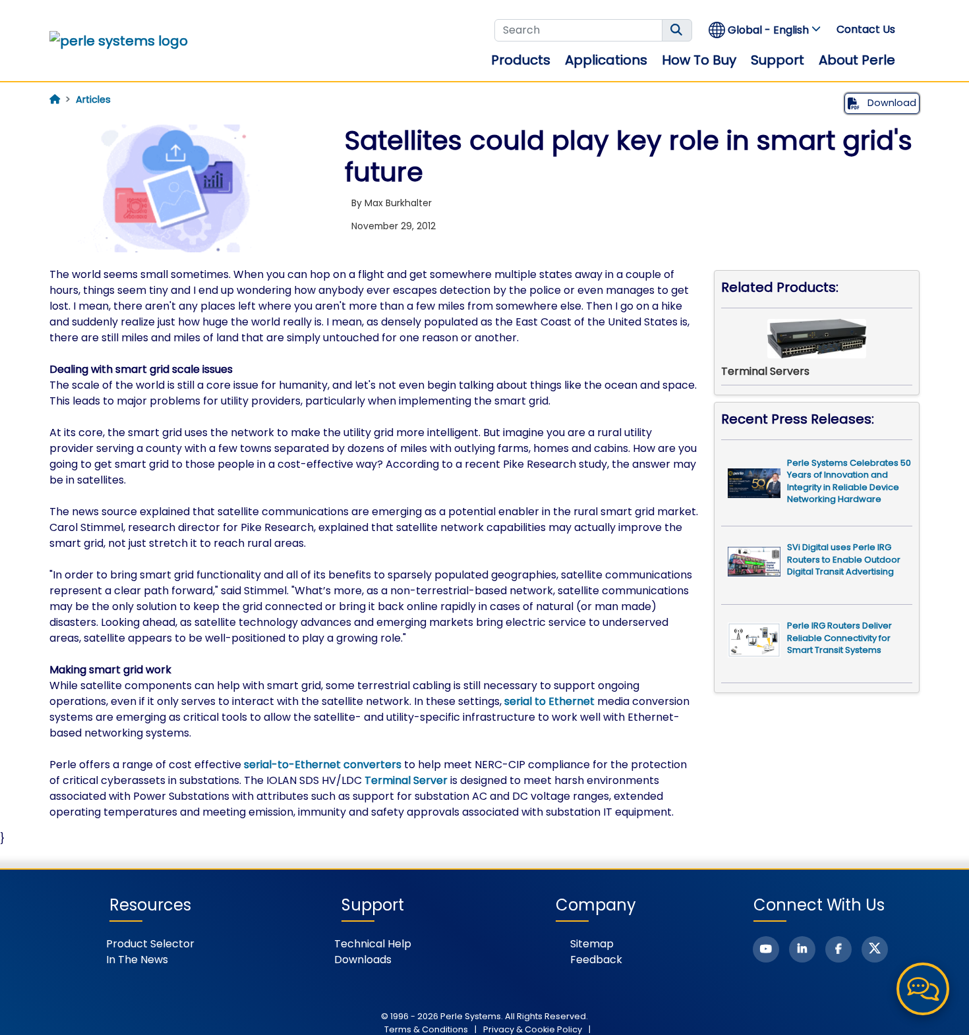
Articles (93, 99)
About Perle (857, 60)
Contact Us (866, 29)
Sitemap (592, 943)
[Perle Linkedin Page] (802, 949)
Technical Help (372, 943)
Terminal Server (406, 780)
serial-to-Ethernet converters (322, 764)
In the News (137, 959)
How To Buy (699, 60)
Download (890, 102)
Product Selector (150, 943)
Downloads (363, 959)
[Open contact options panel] (922, 989)
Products (520, 60)
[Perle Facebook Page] (838, 949)
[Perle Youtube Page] (766, 949)
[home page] (54, 99)
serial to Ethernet (549, 701)
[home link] (118, 40)
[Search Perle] (677, 30)
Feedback (596, 959)
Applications (606, 60)
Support (777, 60)
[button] (765, 30)
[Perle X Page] (875, 949)
